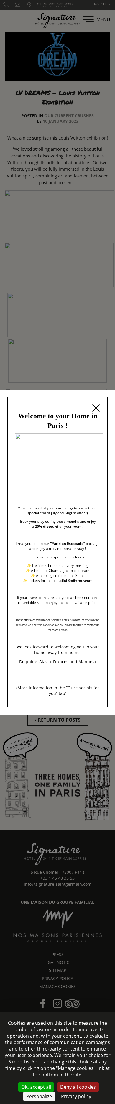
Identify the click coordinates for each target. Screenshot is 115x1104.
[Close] (96, 409)
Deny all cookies (78, 1087)
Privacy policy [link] (76, 1096)
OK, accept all (36, 1087)
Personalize (39, 1096)
